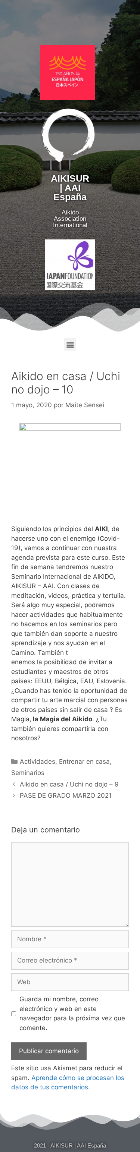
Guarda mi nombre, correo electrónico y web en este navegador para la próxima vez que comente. (72, 1013)
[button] (70, 344)
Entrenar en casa (84, 761)
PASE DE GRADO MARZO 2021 (66, 795)
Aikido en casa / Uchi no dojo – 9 (69, 784)
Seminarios (27, 772)
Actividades (37, 761)
